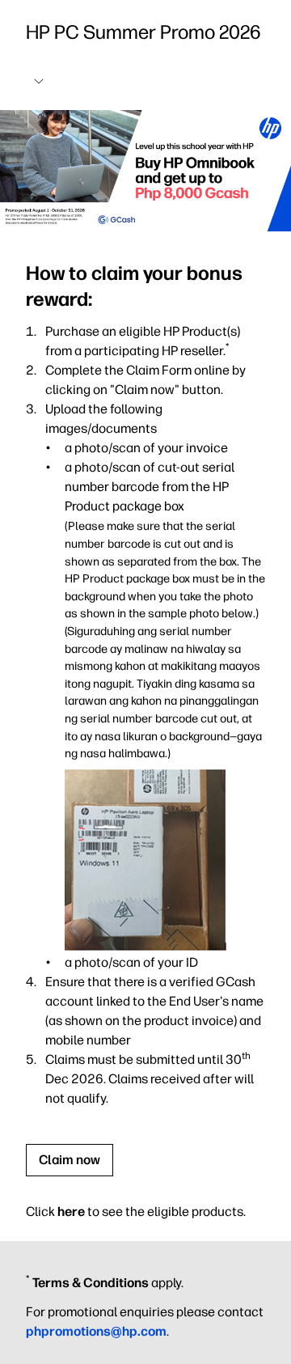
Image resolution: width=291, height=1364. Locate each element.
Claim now (69, 1159)
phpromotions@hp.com (96, 1331)
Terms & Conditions (90, 1282)
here (71, 1211)
